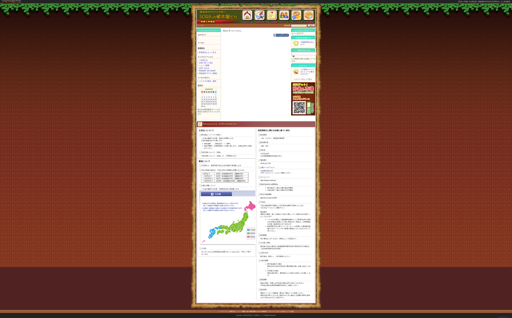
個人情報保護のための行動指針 (257, 311)
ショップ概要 (204, 65)
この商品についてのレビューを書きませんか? (307, 71)
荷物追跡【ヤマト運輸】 (208, 73)
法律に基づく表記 (206, 63)
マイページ (272, 311)
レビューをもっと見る (303, 79)
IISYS (509, 317)
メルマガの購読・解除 (207, 81)
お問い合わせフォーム (268, 173)
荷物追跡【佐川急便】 (207, 71)
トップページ (222, 311)
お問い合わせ (204, 68)
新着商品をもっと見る (207, 52)
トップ (199, 25)
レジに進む (290, 311)
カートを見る (281, 311)
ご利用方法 (203, 60)
